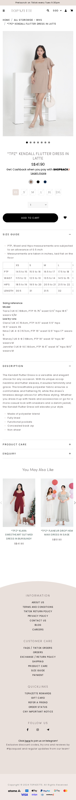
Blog (38, 624)
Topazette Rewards (38, 693)
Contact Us (38, 620)
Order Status (38, 707)
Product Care (38, 666)
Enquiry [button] (9, 453)
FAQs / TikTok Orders (38, 647)
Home (6, 19)
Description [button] (13, 366)
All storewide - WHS (28, 19)
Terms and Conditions (38, 606)
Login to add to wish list (65, 217)
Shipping (38, 661)
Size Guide (38, 670)
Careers (38, 629)
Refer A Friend (38, 702)
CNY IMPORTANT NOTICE (38, 711)
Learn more (38, 173)
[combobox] (57, 10)
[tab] (38, 234)
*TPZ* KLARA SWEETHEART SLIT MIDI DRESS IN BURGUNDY (19, 534)
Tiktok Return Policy (38, 611)
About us (38, 602)
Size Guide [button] (11, 234)
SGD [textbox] (55, 10)
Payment (38, 675)
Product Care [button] (15, 444)
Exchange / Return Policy (38, 656)
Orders (38, 652)
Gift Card (38, 697)
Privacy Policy (38, 615)
